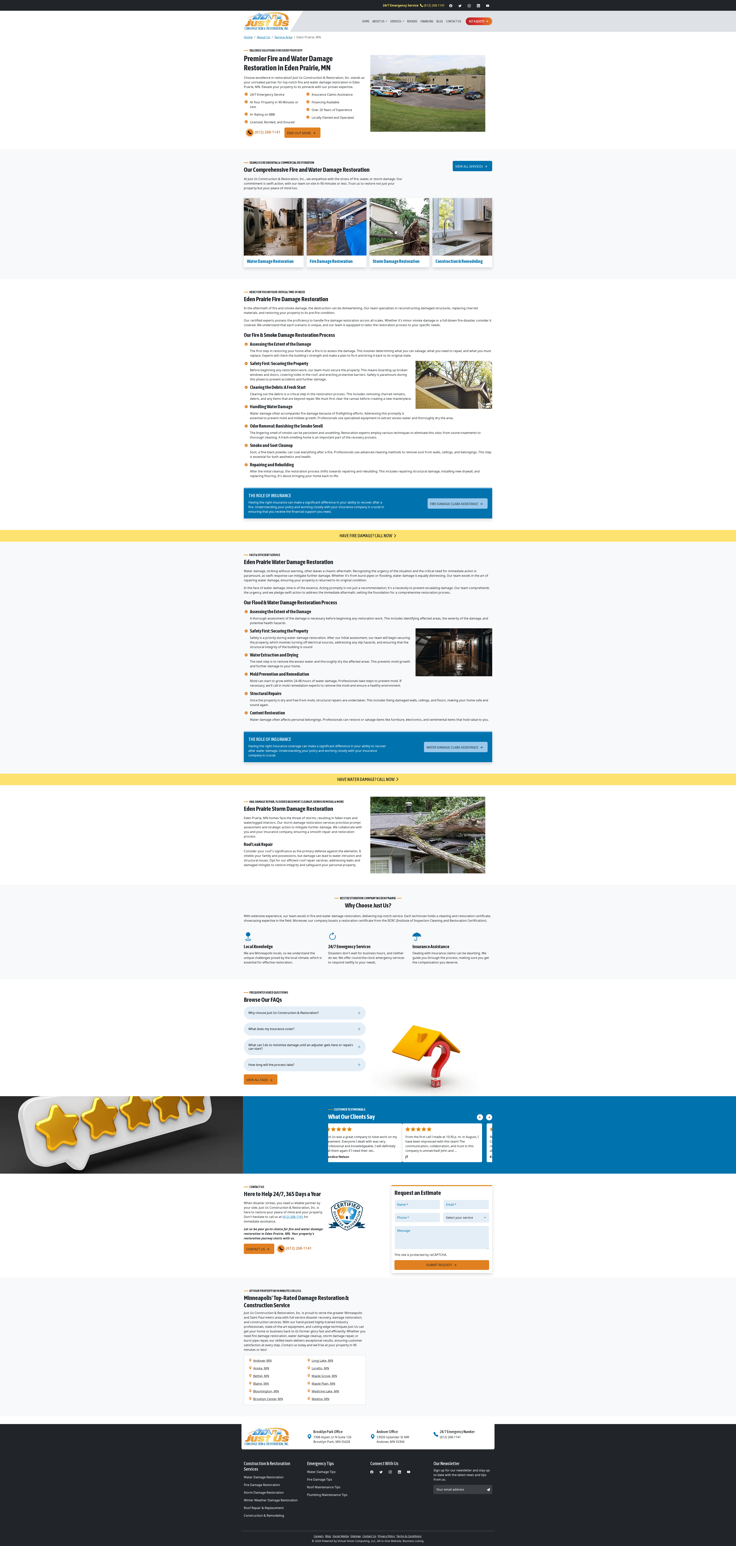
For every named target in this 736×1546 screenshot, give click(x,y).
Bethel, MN (261, 1376)
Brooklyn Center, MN (268, 1399)
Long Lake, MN (322, 1360)
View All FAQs (257, 1080)
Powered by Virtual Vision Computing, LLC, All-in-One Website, (362, 1541)
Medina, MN (320, 1399)
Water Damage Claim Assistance (452, 747)
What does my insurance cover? (271, 1029)
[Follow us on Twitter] (460, 5)
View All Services (469, 166)
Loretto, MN (320, 1368)
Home (365, 21)
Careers (319, 1536)
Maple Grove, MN (324, 1376)
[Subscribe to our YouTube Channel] (487, 5)
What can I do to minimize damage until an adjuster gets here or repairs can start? (300, 1047)
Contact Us (453, 21)
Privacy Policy (386, 1536)
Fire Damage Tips (319, 1479)
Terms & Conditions (408, 1536)
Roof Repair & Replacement (264, 1508)
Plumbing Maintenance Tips (327, 1495)
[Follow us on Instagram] (469, 5)
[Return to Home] (273, 1436)
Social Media (341, 1536)
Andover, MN (262, 1360)
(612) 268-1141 (414, 5)
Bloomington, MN (266, 1391)
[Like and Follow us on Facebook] (450, 5)
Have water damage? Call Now (365, 779)
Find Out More (299, 133)
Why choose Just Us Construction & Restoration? (283, 1013)
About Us (378, 21)
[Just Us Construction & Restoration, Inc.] (267, 21)
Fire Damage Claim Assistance (454, 504)
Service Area (283, 37)
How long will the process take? (271, 1065)
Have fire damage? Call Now (365, 535)
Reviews (412, 21)
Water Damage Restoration (270, 261)
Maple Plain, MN (323, 1383)
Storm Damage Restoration (396, 261)
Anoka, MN (261, 1368)
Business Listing (413, 1541)
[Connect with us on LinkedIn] (478, 5)
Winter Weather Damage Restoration (271, 1500)
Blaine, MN (261, 1383)
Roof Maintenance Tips (323, 1487)
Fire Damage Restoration (331, 261)
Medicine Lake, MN (325, 1391)
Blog (439, 21)
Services (396, 21)
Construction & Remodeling (459, 261)
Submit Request (439, 1265)
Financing (427, 21)
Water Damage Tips (321, 1472)
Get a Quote (477, 21)
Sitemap (355, 1536)
